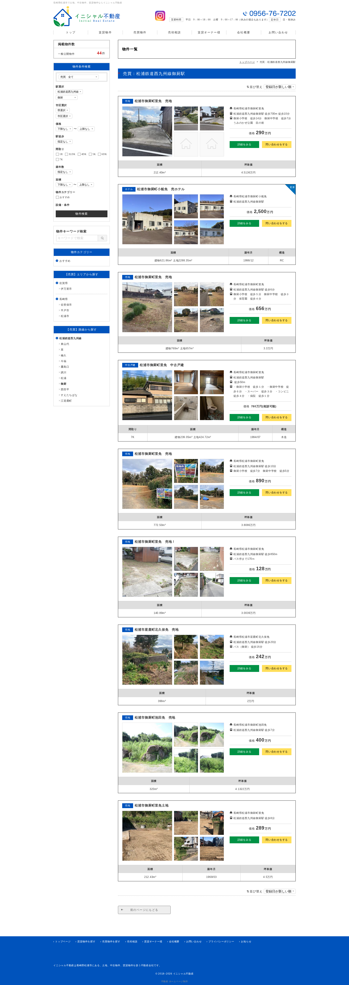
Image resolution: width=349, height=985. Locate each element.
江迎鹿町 (66, 400)
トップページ (63, 941)
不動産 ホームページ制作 (174, 981)
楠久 (63, 355)
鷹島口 (65, 366)
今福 (63, 361)
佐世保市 (66, 304)
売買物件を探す (111, 941)
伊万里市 (66, 288)
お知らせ (246, 941)
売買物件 (140, 32)
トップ (71, 32)
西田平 (65, 389)
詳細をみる (244, 144)
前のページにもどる (144, 909)
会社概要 (243, 32)
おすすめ (64, 260)
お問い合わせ (278, 32)
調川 (63, 372)
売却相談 (174, 32)
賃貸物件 (105, 32)
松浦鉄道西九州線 (70, 338)
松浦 (63, 378)
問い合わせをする (277, 144)
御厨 (63, 383)
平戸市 (65, 310)
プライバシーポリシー (221, 941)
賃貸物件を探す (86, 941)
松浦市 (65, 316)
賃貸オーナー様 (209, 32)
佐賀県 (63, 283)
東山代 (65, 343)
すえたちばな (69, 395)
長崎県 (63, 299)
